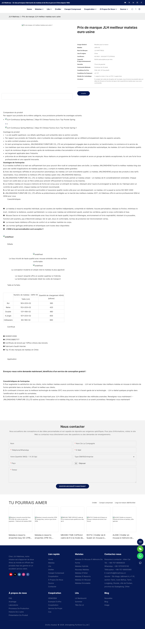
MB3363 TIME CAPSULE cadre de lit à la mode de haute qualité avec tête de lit (72, 536)
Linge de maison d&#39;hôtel (125, 503)
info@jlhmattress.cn (118, 573)
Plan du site (95, 625)
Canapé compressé (106, 503)
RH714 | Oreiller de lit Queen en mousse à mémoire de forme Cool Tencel (97, 536)
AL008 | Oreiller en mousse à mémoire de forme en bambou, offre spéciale (123, 536)
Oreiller (94, 503)
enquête (83, 93)
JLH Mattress (14, 16)
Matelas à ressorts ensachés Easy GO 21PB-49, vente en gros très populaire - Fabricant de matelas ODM (20, 536)
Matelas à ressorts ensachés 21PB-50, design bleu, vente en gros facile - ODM (44, 536)
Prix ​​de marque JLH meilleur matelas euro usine (41, 16)
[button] (132, 9)
